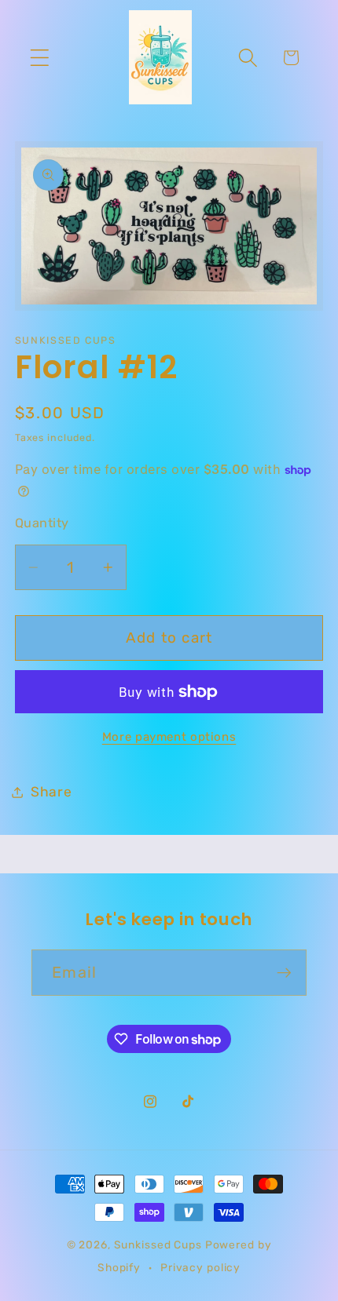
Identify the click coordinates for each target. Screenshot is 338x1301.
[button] (39, 57)
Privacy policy (200, 1267)
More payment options (169, 737)
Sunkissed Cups (158, 1244)
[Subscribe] (284, 972)
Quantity (42, 523)
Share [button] (51, 792)
